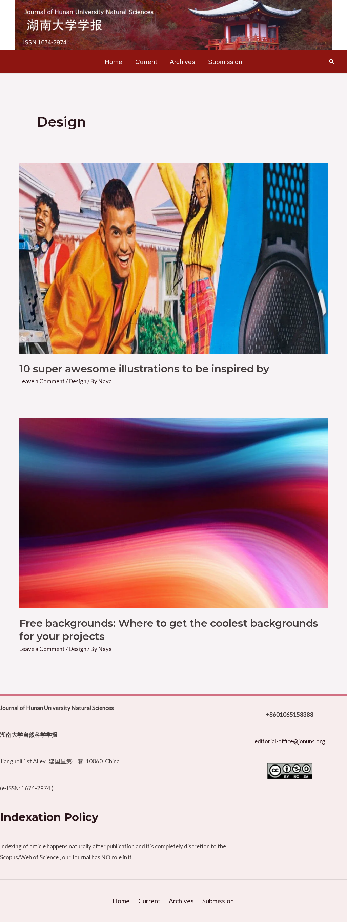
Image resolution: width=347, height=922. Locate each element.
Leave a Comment (42, 381)
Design (77, 381)
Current (146, 61)
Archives (182, 61)
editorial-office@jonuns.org (289, 741)
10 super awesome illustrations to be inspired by (144, 368)
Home (113, 61)
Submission (225, 61)
